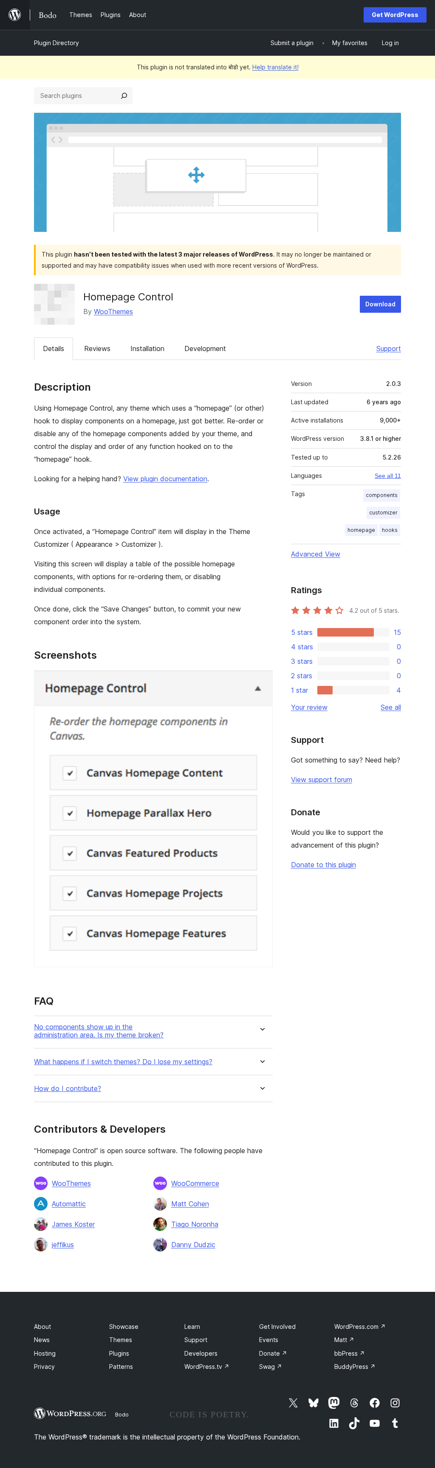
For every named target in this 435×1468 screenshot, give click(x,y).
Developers (201, 1353)
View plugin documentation (165, 478)
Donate (273, 1353)
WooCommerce (195, 1183)
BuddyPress (355, 1366)
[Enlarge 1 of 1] (261, 681)
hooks (390, 530)
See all (391, 707)
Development (205, 348)
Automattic (69, 1204)
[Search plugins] (124, 95)
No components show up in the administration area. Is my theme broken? (99, 1031)
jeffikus (63, 1244)
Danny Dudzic (193, 1244)
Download (380, 304)
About (42, 1326)
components (382, 495)
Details (53, 348)
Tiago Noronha (194, 1224)
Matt (344, 1339)
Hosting (45, 1353)
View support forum (321, 779)
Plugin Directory (56, 42)
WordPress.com (360, 1326)
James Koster (73, 1224)
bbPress (349, 1353)
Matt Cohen (190, 1204)
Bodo (122, 1414)
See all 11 (388, 475)
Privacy (44, 1366)
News (42, 1339)
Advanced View (315, 554)
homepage (361, 530)
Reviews (97, 348)
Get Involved (277, 1326)
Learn (192, 1326)
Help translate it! (275, 67)
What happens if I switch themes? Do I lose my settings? (123, 1062)
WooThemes (113, 311)
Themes (120, 1339)
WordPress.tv (206, 1366)
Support (388, 348)
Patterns (121, 1366)
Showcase (123, 1326)
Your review (309, 707)
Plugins (119, 1353)
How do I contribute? (67, 1089)
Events (268, 1339)
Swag (270, 1366)
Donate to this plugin (323, 864)
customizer (383, 512)
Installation (147, 348)
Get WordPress (395, 14)
